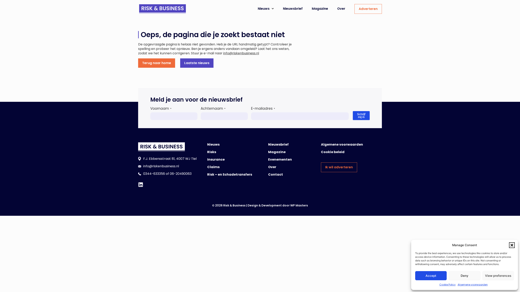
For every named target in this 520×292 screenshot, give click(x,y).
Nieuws (264, 8)
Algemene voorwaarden (473, 284)
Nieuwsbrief (293, 8)
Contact (275, 174)
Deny (464, 276)
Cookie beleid (332, 152)
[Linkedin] (140, 184)
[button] (512, 245)
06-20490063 (181, 173)
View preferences (498, 276)
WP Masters (299, 205)
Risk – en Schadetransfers (229, 174)
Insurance (216, 159)
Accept (431, 276)
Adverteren (368, 8)
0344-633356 (154, 173)
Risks (211, 152)
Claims (213, 167)
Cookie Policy (447, 284)
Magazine (320, 8)
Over (341, 8)
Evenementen (280, 159)
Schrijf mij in (361, 115)
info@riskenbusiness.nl (241, 53)
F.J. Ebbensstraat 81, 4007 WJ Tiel (170, 158)
